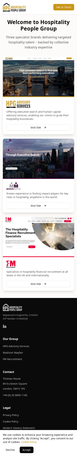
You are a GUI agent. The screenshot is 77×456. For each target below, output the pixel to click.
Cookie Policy (10, 421)
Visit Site (36, 127)
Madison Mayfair (13, 352)
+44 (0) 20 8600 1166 (15, 395)
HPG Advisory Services (16, 346)
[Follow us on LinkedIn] (4, 326)
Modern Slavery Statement (19, 428)
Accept (27, 450)
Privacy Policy (11, 415)
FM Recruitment (12, 359)
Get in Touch (63, 7)
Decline (10, 450)
